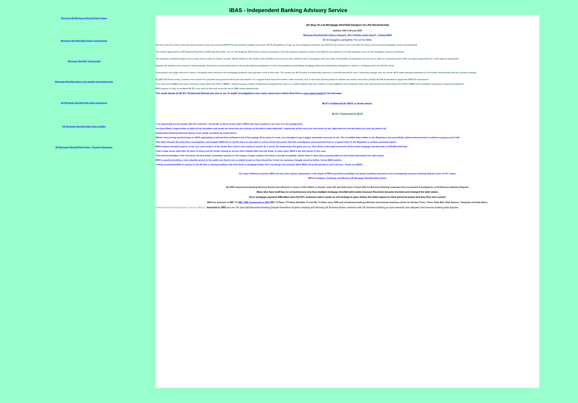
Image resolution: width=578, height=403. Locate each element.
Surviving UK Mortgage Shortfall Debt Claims (84, 18)
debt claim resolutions (95, 103)
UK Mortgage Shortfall (72, 103)
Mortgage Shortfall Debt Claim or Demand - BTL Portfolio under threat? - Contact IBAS (347, 35)
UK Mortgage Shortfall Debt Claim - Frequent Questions (83, 147)
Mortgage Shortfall (77, 61)
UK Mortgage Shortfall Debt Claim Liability (84, 126)
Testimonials (94, 61)
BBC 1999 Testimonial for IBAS (254, 202)
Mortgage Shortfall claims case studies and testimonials (84, 81)
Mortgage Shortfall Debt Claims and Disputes (84, 41)
